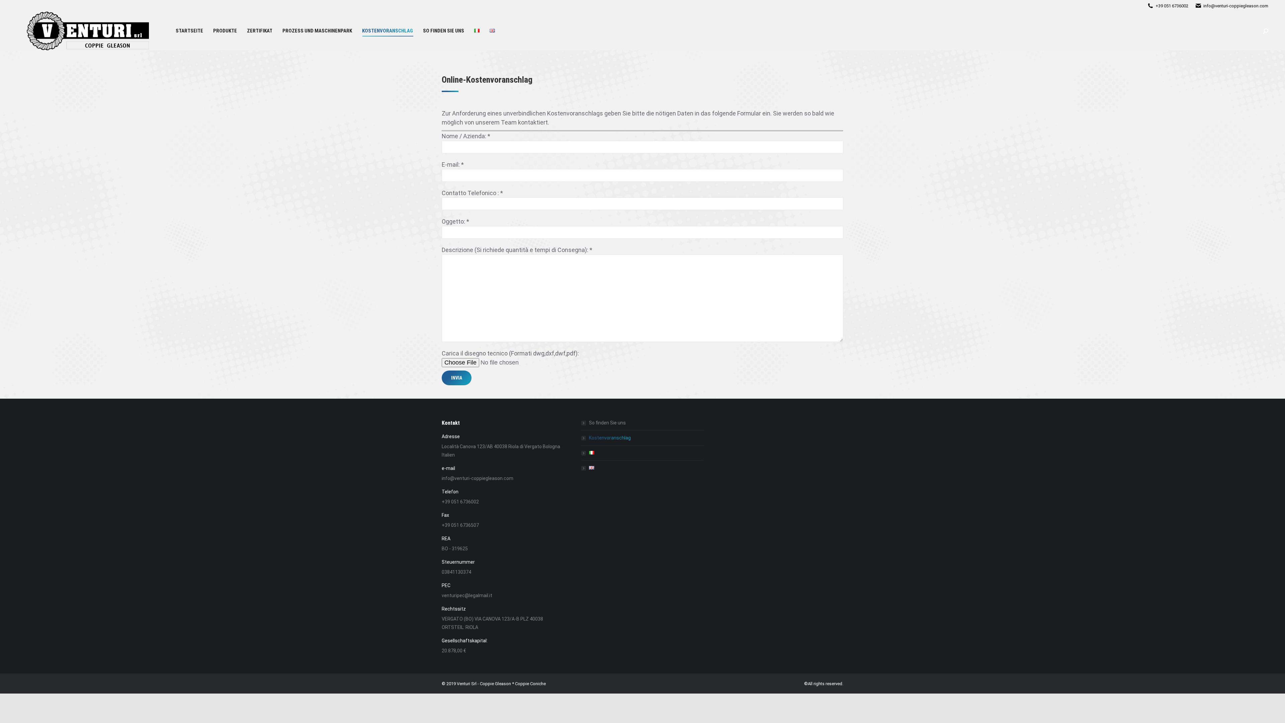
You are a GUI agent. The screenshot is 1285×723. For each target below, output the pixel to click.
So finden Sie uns (607, 422)
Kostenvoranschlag (610, 437)
